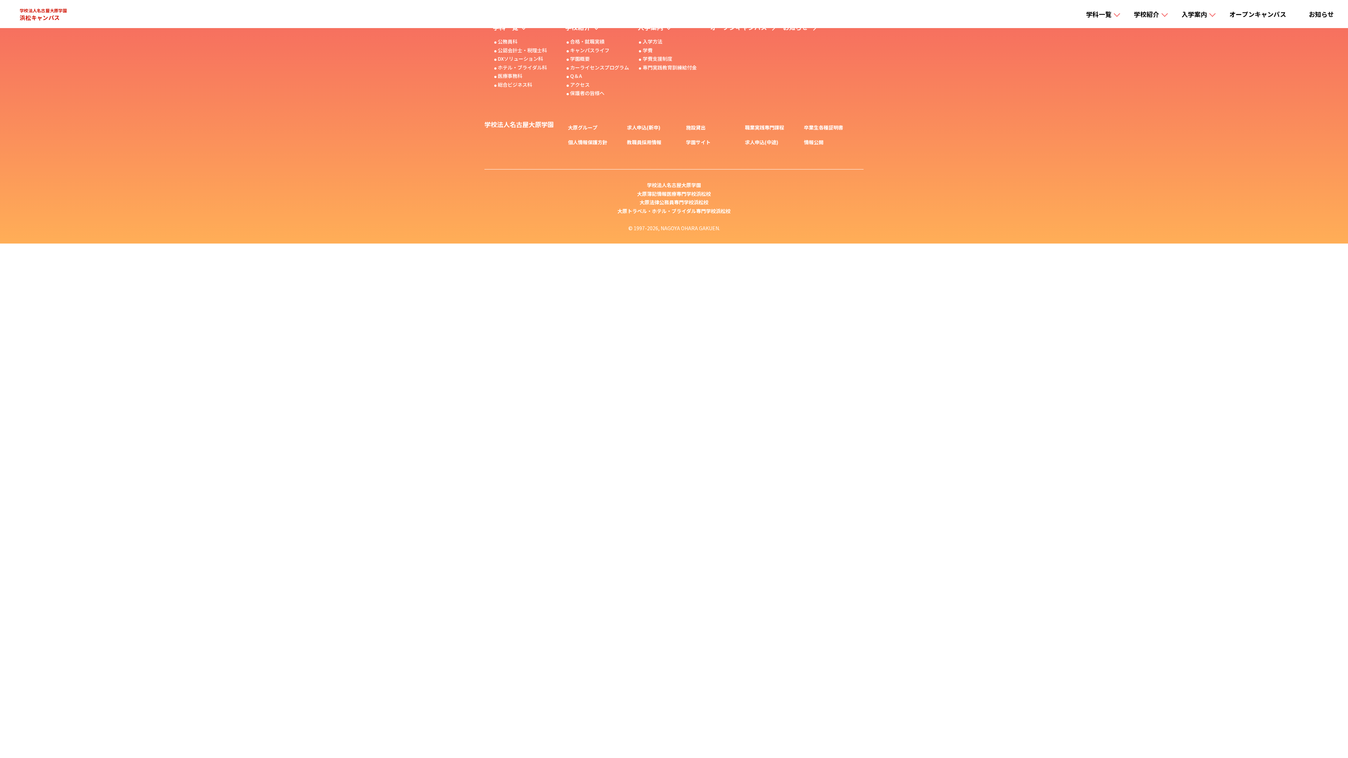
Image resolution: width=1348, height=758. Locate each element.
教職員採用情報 (644, 142)
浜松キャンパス (43, 14)
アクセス (580, 84)
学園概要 (580, 58)
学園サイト (698, 142)
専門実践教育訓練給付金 (670, 67)
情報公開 (814, 142)
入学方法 (652, 41)
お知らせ (1321, 14)
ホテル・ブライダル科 (522, 67)
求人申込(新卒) (643, 127)
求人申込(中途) (761, 142)
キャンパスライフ (589, 50)
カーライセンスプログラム (599, 67)
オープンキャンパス (1257, 14)
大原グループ (582, 127)
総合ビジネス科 (515, 84)
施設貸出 (696, 127)
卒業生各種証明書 (823, 127)
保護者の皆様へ (587, 93)
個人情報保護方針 (587, 142)
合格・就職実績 (587, 41)
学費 (648, 50)
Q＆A (576, 75)
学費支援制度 (657, 58)
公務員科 (507, 41)
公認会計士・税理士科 (522, 50)
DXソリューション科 (520, 58)
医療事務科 (510, 75)
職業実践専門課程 (764, 127)
